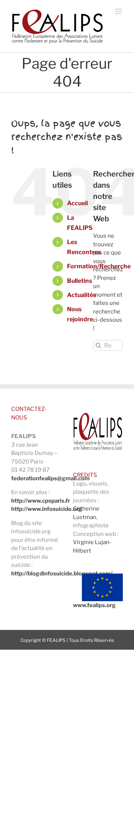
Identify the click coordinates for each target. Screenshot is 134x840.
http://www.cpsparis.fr (40, 500)
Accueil (77, 203)
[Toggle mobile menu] (119, 11)
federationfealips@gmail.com (50, 478)
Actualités (81, 295)
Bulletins (79, 280)
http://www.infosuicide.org (46, 509)
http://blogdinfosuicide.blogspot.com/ (61, 573)
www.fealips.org (94, 605)
